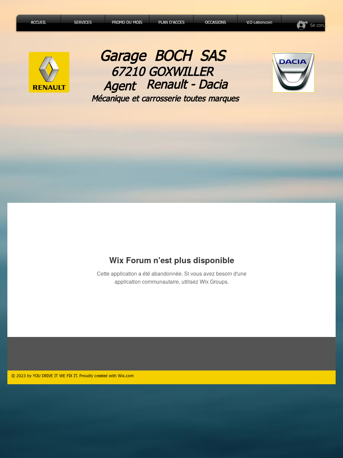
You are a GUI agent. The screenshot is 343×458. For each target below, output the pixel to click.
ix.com (128, 376)
